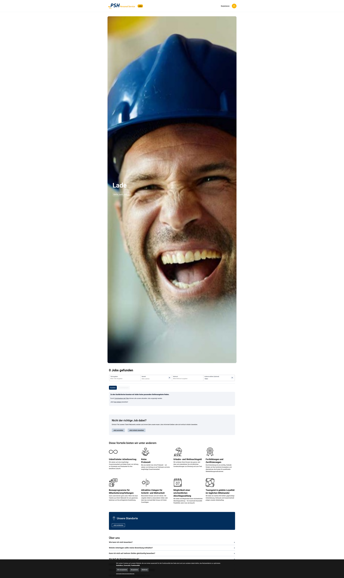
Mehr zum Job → (121, 194)
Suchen (113, 388)
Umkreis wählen (211, 376)
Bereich (144, 376)
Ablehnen (145, 570)
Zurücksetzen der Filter (121, 398)
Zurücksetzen (124, 388)
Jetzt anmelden (118, 430)
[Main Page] (122, 6)
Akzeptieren (134, 570)
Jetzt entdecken (118, 525)
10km (206, 379)
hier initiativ (118, 402)
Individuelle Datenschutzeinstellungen (125, 573)
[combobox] (123, 379)
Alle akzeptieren (122, 570)
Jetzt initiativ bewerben (136, 430)
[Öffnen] (169, 377)
